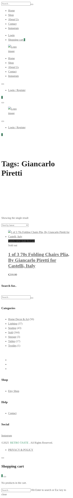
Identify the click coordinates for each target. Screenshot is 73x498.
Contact (12, 23)
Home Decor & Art (18, 319)
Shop (11, 15)
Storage (12, 336)
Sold (10, 332)
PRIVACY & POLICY (20, 449)
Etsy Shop (13, 391)
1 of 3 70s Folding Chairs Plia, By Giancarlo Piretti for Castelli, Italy (38, 260)
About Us (13, 19)
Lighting (12, 323)
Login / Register (16, 90)
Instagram (13, 28)
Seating (12, 328)
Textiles (12, 345)
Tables (11, 341)
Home (11, 10)
